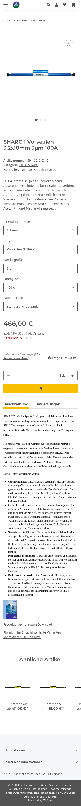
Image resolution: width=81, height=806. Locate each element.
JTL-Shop (48, 800)
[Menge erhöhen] (72, 375)
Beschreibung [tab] (16, 404)
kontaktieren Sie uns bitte (22, 637)
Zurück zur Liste (16, 20)
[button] (48, 4)
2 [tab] (40, 120)
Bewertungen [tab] (47, 404)
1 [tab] (36, 120)
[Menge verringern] (8, 375)
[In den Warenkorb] (6, 34)
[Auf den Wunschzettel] (68, 44)
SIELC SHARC (28, 165)
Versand (39, 333)
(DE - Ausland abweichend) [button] (21, 356)
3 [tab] (45, 120)
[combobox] (40, 230)
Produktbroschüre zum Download (27, 624)
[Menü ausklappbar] (5, 2)
